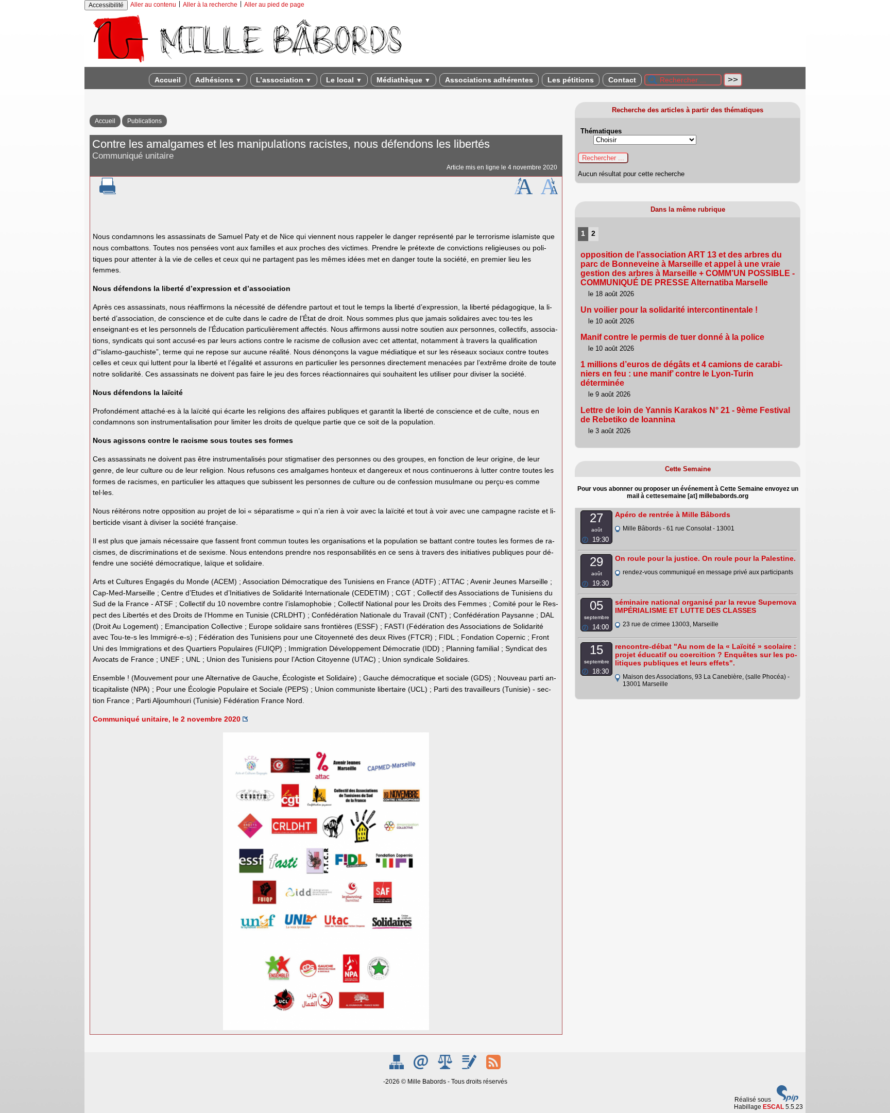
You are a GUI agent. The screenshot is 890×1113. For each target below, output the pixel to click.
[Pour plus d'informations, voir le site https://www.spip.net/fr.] (787, 1099)
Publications (144, 121)
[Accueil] (246, 63)
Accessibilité (106, 5)
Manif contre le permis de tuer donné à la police (672, 337)
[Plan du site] (397, 1067)
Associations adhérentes (489, 80)
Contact (622, 80)
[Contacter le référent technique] (421, 1067)
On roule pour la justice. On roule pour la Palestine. (705, 558)
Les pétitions (570, 80)
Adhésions (218, 80)
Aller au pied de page (274, 4)
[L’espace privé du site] (470, 1067)
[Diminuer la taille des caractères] (549, 192)
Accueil (168, 80)
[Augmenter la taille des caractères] (523, 192)
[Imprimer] (107, 192)
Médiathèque (403, 80)
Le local (344, 80)
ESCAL (773, 1106)
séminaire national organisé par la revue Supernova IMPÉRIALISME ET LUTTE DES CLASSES (705, 606)
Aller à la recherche (210, 4)
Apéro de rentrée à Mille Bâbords (672, 514)
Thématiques (601, 131)
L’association (284, 80)
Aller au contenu (153, 4)
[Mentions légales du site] (446, 1067)
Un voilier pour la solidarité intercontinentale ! (669, 309)
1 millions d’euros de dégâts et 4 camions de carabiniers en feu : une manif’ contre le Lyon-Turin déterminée (681, 373)
